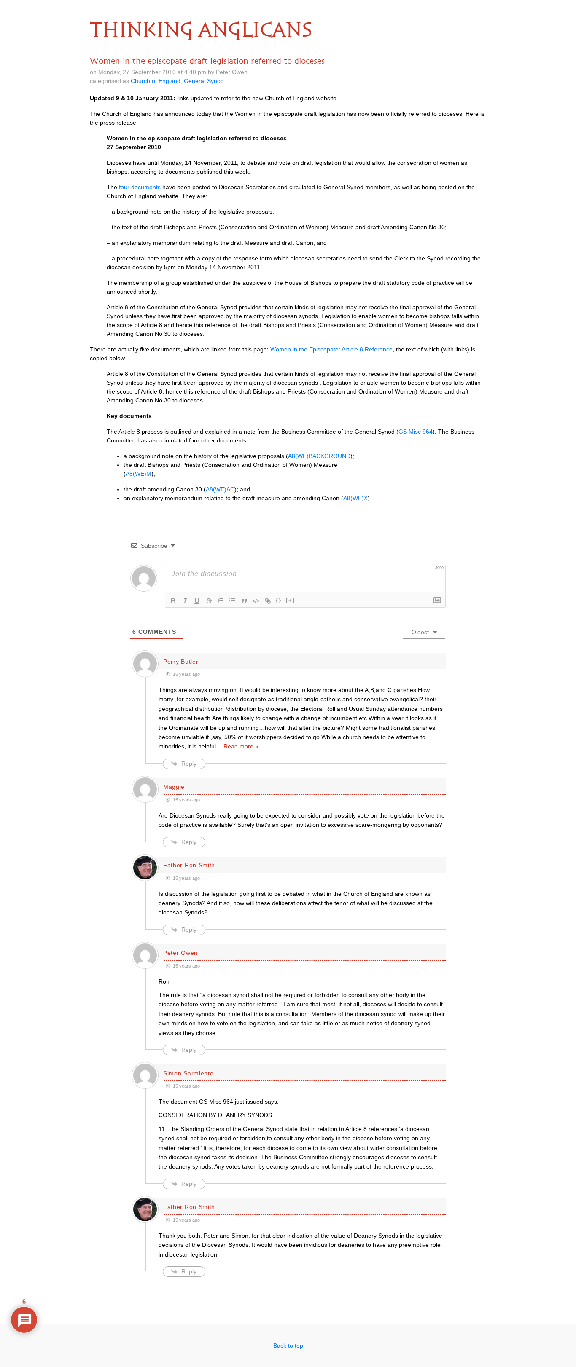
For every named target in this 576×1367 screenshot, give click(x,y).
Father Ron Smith (189, 865)
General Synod (204, 81)
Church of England (155, 81)
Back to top (288, 1345)
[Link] (268, 601)
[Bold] (173, 601)
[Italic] (185, 601)
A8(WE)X (355, 498)
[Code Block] (256, 601)
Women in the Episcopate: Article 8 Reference (331, 349)
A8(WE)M (138, 473)
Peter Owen (180, 952)
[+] (290, 600)
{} (279, 600)
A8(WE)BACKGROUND (319, 456)
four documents (140, 187)
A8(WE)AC (220, 489)
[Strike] (209, 601)
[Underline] (197, 601)
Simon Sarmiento (188, 1073)
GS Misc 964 (415, 431)
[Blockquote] (244, 601)
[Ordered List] (220, 601)
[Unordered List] (232, 601)
